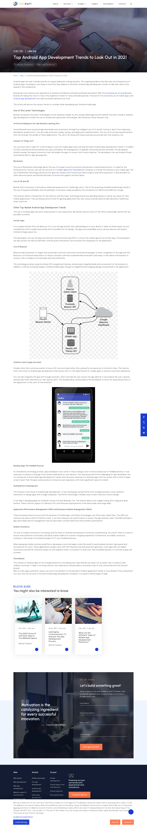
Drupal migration (56, 791)
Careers (95, 4)
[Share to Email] (143, 432)
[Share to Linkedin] (143, 427)
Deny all (115, 822)
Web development (20, 782)
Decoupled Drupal (56, 795)
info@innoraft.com (87, 697)
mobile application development (71, 170)
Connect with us (79, 795)
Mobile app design (38, 778)
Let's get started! (91, 747)
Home (15, 76)
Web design (17, 778)
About (55, 4)
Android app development (24, 98)
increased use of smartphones (118, 93)
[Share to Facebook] (143, 417)
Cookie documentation (23, 817)
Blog (21, 76)
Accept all (128, 822)
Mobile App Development (46, 64)
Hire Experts (108, 4)
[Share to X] (143, 422)
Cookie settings (21, 822)
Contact (122, 4)
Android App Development (24, 64)
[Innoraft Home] (22, 3)
